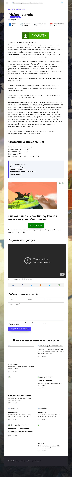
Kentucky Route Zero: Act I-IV (19, 396)
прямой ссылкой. (18, 232)
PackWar (41, 443)
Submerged (12, 412)
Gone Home (12, 364)
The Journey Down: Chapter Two (50, 349)
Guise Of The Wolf (45, 381)
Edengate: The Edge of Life (18, 428)
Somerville (42, 412)
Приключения (15, 17)
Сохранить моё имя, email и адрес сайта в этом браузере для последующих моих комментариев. (34, 323)
